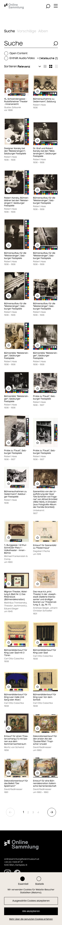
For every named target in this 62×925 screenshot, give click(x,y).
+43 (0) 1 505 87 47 (13, 862)
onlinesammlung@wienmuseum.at (21, 859)
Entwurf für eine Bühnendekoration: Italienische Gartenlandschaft (44, 783)
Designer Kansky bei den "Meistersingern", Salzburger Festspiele (15, 151)
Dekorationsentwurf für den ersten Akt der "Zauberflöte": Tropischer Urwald (45, 740)
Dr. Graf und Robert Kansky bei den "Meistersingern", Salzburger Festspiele (44, 152)
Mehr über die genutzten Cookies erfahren (31, 919)
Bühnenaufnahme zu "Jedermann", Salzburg (44, 100)
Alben (43, 31)
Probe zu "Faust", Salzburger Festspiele (44, 397)
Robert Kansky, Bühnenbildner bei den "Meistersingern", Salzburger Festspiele (16, 202)
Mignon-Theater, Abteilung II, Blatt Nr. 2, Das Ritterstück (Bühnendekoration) (15, 595)
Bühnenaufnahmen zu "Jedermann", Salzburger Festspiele (15, 494)
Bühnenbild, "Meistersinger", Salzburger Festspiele (16, 356)
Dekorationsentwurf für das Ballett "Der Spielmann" (16, 783)
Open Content (18, 53)
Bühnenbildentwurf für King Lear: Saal (44, 651)
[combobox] (27, 43)
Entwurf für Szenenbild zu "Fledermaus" (44, 546)
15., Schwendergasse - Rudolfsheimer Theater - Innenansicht (16, 102)
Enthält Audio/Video (22, 58)
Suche (9, 31)
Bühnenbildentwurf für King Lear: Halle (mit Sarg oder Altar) (15, 697)
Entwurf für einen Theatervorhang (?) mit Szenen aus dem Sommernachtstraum (16, 740)
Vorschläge (26, 31)
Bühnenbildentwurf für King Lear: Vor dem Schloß (44, 697)
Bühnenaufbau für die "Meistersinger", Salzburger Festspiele (44, 200)
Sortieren (10, 66)
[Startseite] (14, 6)
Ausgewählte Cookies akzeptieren (31, 900)
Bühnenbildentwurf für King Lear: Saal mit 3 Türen (15, 653)
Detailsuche (48, 58)
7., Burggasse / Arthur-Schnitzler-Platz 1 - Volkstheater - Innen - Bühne (15, 549)
